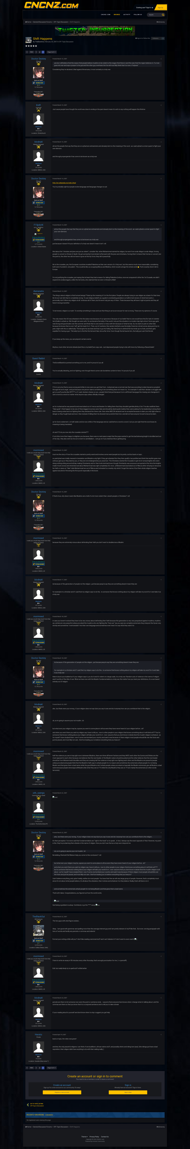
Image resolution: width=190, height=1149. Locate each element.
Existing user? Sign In (144, 7)
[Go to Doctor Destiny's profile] (38, 72)
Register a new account (62, 1092)
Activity (126, 14)
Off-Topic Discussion (66, 42)
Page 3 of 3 (51, 52)
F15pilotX (38, 225)
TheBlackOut (39, 42)
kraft (38, 105)
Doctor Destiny (38, 58)
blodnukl (39, 141)
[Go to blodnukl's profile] (38, 155)
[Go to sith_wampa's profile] (38, 806)
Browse (117, 14)
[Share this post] (161, 59)
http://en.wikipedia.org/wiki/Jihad (64, 183)
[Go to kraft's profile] (38, 118)
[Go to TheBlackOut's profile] (28, 40)
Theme (84, 1137)
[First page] (27, 52)
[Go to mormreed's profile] (38, 466)
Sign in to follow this (143, 38)
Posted (60, 59)
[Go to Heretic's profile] (38, 1046)
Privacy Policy (94, 1137)
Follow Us (138, 14)
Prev (31, 52)
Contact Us (105, 1137)
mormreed (38, 450)
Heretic (38, 1034)
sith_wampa (38, 793)
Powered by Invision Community (95, 1141)
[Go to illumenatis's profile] (38, 305)
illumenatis (38, 291)
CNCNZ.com (105, 14)
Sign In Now (128, 1092)
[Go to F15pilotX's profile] (38, 234)
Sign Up (160, 7)
